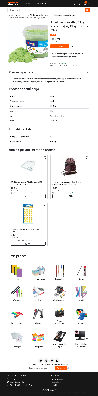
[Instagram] (46, 360)
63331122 (13, 379)
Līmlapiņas (38, 346)
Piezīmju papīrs (38, 279)
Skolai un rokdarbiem (39, 15)
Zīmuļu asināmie (60, 300)
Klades (17, 279)
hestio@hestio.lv (17, 382)
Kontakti (53, 385)
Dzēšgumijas (16, 323)
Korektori (38, 300)
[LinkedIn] (57, 360)
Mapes (81, 323)
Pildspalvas (59, 279)
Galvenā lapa (13, 15)
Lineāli (81, 300)
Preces (24, 15)
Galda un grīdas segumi (59, 345)
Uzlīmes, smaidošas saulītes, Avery (26, 229)
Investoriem (55, 382)
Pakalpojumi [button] (41, 3)
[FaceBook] (40, 360)
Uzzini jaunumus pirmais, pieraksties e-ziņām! (49, 364)
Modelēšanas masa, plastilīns (63, 15)
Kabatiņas (17, 346)
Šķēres (38, 323)
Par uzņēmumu (56, 379)
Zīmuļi (81, 279)
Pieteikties (61, 368)
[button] (26, 3)
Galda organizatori (60, 322)
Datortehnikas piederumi (81, 345)
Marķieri (16, 300)
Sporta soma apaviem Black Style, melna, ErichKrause (66, 183)
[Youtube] (51, 360)
